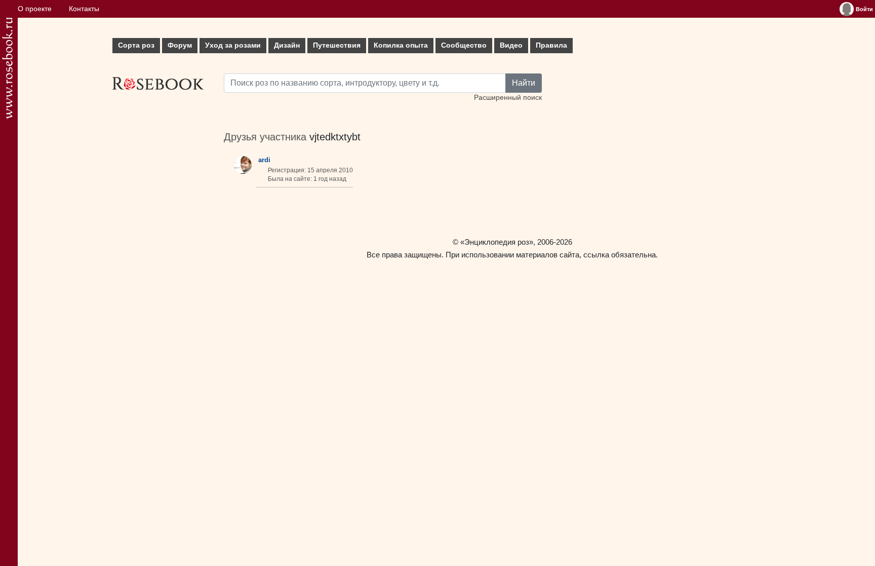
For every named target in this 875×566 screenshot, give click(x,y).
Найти (523, 83)
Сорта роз (136, 45)
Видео (511, 45)
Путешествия (337, 45)
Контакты (84, 9)
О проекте (35, 9)
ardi (264, 160)
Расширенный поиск (508, 97)
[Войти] (847, 9)
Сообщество (464, 45)
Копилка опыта (401, 45)
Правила (551, 45)
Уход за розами (233, 45)
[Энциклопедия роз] (7, 68)
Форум (180, 45)
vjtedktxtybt (335, 136)
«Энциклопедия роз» (496, 242)
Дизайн (287, 45)
